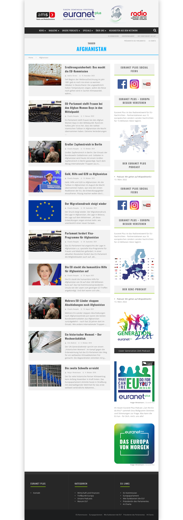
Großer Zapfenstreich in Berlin (83, 144)
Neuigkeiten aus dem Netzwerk (123, 30)
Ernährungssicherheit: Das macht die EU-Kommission (85, 69)
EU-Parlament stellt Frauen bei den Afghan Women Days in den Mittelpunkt (83, 108)
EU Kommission (113, 36)
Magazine (53, 30)
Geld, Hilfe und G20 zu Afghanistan (86, 174)
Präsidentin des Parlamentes (134, 41)
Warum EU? (82, 501)
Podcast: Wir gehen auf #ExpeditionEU (134, 176)
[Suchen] (155, 30)
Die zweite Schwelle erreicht (82, 368)
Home (31, 57)
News (41, 30)
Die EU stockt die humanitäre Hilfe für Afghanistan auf (86, 269)
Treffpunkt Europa (85, 495)
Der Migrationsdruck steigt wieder (86, 204)
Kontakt (36, 493)
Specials (87, 30)
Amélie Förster (72, 76)
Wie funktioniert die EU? (147, 36)
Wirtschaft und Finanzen (88, 493)
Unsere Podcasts (70, 30)
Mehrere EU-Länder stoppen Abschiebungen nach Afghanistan (85, 303)
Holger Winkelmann (74, 372)
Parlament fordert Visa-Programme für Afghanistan (82, 235)
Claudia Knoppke (73, 116)
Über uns (100, 30)
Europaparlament (128, 36)
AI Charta (152, 41)
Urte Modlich (72, 343)
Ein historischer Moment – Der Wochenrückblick (83, 336)
